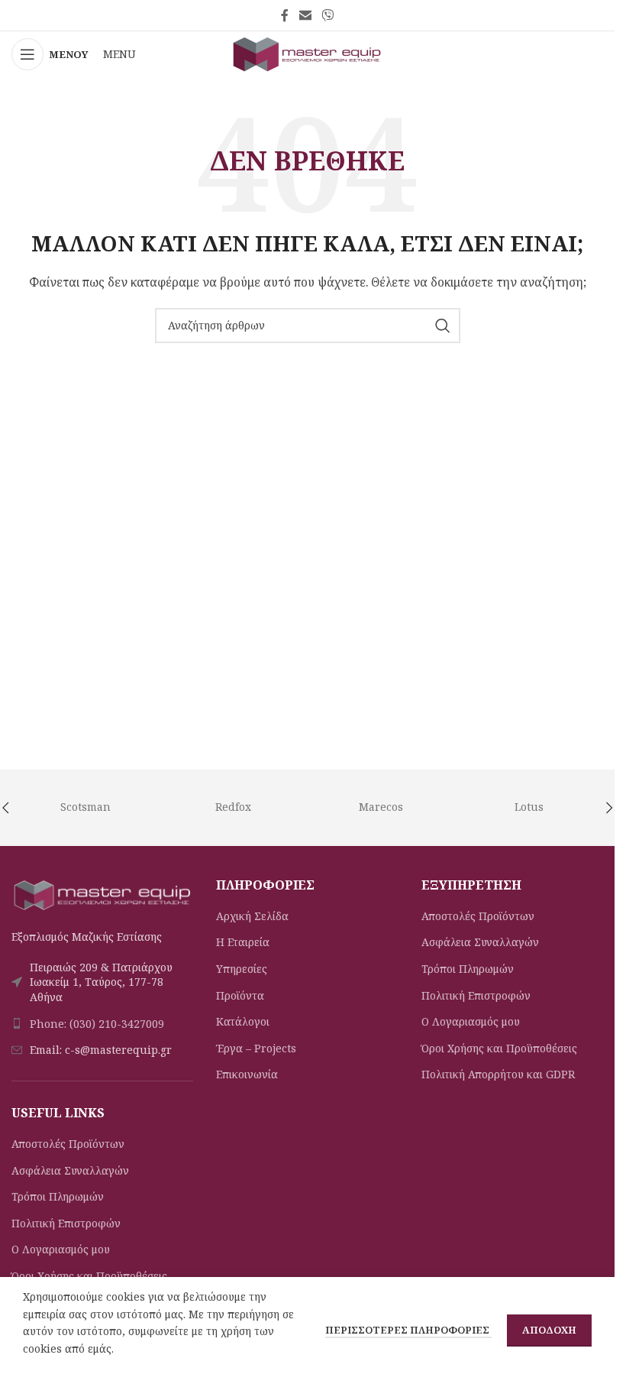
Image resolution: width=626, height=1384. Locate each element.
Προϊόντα (240, 995)
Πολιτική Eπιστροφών (66, 1223)
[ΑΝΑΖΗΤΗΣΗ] (442, 325)
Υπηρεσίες (241, 968)
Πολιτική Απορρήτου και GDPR (498, 1074)
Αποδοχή (549, 1330)
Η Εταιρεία (242, 942)
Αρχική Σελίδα (252, 916)
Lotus (529, 806)
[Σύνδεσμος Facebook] (285, 15)
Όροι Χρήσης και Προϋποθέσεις (89, 1276)
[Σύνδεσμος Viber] (328, 15)
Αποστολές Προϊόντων (67, 1143)
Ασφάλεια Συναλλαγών (70, 1170)
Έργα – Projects (256, 1048)
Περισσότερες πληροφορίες (408, 1330)
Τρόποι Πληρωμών (57, 1196)
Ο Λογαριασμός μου (60, 1249)
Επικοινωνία (247, 1074)
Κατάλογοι (242, 1021)
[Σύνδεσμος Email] (305, 15)
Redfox (233, 806)
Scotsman (85, 806)
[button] (609, 807)
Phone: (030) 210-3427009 (97, 1023)
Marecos (381, 806)
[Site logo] (307, 53)
